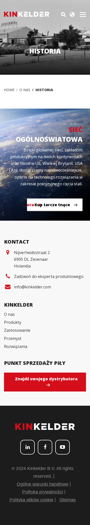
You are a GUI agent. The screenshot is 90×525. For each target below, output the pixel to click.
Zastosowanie (17, 330)
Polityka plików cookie (31, 499)
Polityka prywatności (42, 491)
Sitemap (67, 499)
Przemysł (12, 338)
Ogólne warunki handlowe (42, 484)
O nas (25, 89)
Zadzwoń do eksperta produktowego (49, 276)
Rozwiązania (15, 346)
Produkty (12, 322)
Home (9, 89)
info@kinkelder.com (32, 287)
